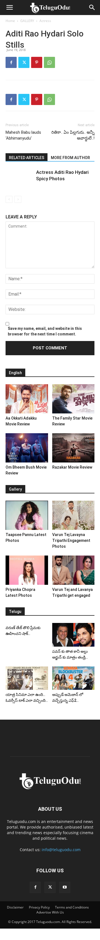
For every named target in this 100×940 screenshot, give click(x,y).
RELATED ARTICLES (26, 157)
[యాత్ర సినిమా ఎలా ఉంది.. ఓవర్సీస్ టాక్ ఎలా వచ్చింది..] (27, 678)
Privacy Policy (39, 907)
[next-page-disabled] (17, 199)
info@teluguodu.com (61, 849)
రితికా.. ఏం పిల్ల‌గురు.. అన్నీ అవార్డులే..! (72, 135)
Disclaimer (15, 907)
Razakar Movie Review (72, 467)
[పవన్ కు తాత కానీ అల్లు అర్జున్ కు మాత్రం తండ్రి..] (73, 635)
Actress (45, 20)
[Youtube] (64, 887)
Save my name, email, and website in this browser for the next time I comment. (45, 331)
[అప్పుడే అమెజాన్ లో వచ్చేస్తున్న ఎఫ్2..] (73, 678)
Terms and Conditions (72, 907)
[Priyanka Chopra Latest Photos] (27, 570)
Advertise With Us (50, 912)
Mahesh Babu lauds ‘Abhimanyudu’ (23, 135)
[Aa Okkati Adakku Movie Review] (27, 398)
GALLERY (27, 20)
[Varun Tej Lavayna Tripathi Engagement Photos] (73, 515)
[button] (9, 7)
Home (10, 20)
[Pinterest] (36, 62)
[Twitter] (23, 62)
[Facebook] (11, 62)
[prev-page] (9, 199)
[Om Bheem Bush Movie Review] (27, 447)
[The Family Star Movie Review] (73, 398)
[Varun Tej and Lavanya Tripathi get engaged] (73, 570)
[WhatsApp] (49, 62)
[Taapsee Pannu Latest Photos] (27, 515)
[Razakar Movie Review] (73, 447)
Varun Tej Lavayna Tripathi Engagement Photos (71, 540)
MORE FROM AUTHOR (70, 157)
